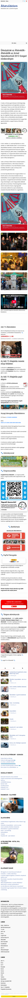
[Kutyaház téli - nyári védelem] (5, 727)
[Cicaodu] (5, 719)
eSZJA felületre (10, 369)
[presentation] (5, 668)
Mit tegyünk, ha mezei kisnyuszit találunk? (11, 872)
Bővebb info (6, 994)
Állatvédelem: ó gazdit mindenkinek (18, 694)
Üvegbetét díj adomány (6, 989)
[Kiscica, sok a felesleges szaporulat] (5, 743)
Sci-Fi (2, 964)
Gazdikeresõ (3, 943)
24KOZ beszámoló (5, 951)
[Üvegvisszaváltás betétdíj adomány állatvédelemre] (14, 496)
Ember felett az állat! (6, 758)
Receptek (3, 967)
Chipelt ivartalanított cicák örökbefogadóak (11, 778)
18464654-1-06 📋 (14, 136)
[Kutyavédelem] (5, 711)
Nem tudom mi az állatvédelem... (9, 767)
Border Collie (4, 784)
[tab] (5, 668)
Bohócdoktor (4, 985)
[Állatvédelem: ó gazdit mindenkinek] (5, 695)
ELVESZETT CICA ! (5, 789)
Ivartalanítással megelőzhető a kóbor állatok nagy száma (18, 672)
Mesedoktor (3, 979)
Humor (2, 971)
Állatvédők (3, 939)
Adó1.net (3, 931)
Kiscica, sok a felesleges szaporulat (18, 743)
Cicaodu (11, 719)
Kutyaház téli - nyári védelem (16, 727)
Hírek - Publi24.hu (5, 925)
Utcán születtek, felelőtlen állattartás (18, 686)
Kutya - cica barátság (14, 703)
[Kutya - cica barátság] (5, 703)
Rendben (14, 996)
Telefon (2, 977)
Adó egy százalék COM (6, 981)
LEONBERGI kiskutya (6, 782)
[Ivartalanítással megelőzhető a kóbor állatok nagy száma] (5, 672)
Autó (2, 975)
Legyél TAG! (3, 935)
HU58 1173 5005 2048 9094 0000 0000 (11, 422)
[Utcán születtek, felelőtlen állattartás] (5, 687)
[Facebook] (23, 1)
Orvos (2, 933)
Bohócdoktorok (4, 945)
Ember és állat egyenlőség (7, 760)
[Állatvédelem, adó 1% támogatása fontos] (5, 735)
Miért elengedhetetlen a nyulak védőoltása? (11, 882)
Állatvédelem (9, 6)
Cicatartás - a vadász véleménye (8, 873)
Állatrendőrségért (5, 949)
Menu (14, 43)
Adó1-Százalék (4, 941)
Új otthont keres (5, 785)
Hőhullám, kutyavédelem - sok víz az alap (11, 825)
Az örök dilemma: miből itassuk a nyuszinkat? (12, 886)
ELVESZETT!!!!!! (4, 787)
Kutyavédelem (13, 711)
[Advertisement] (14, 26)
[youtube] (26, 1)
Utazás (2, 973)
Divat (2, 962)
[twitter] (25, 1)
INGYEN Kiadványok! (5, 927)
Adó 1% (2, 947)
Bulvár (2, 969)
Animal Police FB (5, 937)
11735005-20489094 (11, 417)
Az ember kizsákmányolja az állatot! (10, 765)
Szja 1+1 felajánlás (5, 987)
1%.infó (2, 929)
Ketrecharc (3, 983)
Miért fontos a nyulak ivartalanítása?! (10, 884)
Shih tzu (3, 780)
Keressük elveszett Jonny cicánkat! (9, 776)
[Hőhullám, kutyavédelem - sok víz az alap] (5, 679)
